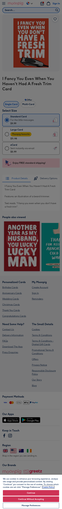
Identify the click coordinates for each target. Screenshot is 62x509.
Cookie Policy (48, 487)
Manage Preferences (31, 505)
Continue (31, 493)
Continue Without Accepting (31, 499)
